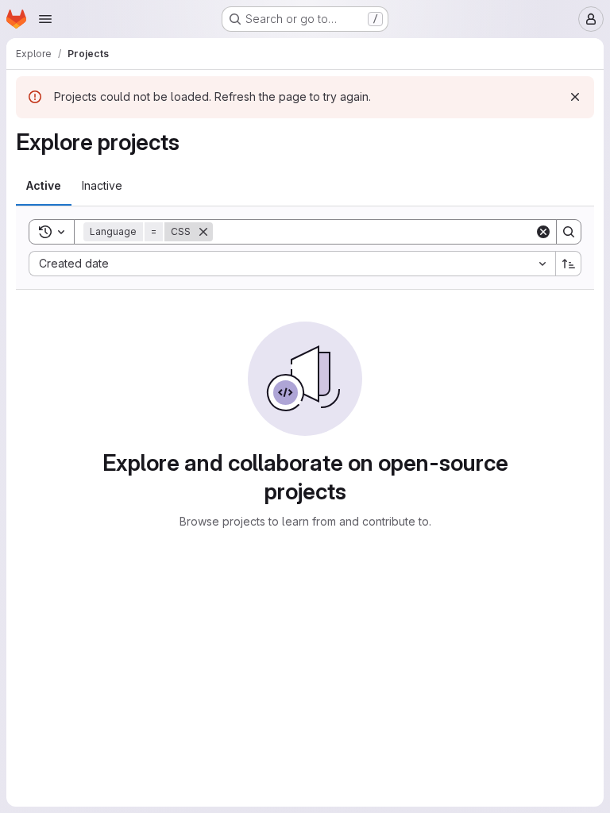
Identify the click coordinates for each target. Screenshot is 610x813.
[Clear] (543, 231)
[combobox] (292, 263)
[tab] (43, 186)
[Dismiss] (575, 96)
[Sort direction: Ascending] (568, 263)
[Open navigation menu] (45, 19)
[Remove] (203, 231)
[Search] (568, 232)
